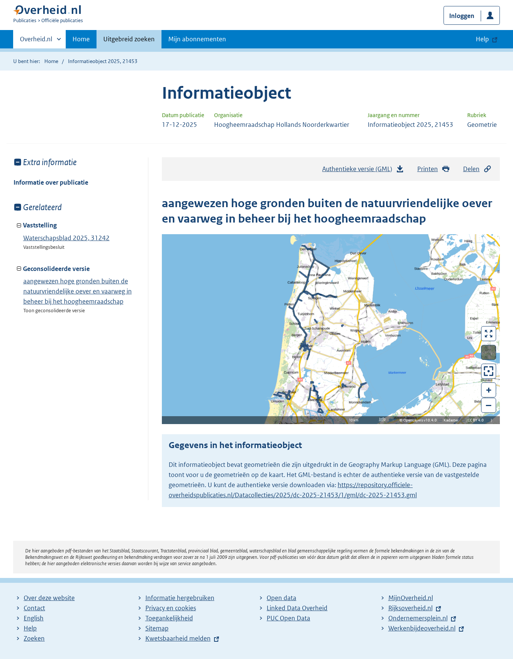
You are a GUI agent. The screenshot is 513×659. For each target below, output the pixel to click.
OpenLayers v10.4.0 (421, 420)
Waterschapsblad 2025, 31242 (66, 238)
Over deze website (49, 598)
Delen (471, 169)
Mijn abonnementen (197, 39)
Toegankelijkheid (169, 618)
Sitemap (157, 628)
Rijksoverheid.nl (410, 608)
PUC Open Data (288, 618)
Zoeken (34, 638)
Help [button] (482, 39)
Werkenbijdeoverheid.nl (422, 628)
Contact (34, 608)
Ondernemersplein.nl (418, 618)
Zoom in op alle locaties (488, 371)
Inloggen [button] (461, 16)
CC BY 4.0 (477, 420)
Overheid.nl (36, 41)
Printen (427, 169)
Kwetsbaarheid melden (178, 638)
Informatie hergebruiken (179, 598)
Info (382, 419)
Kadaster (453, 420)
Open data (281, 598)
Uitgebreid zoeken (129, 39)
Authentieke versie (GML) (359, 171)
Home (81, 39)
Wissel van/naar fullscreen (488, 333)
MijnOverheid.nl (410, 598)
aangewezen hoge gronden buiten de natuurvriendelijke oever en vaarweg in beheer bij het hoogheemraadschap (77, 291)
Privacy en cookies (170, 608)
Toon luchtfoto (488, 352)
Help (30, 628)
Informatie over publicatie (51, 182)
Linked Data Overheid (297, 608)
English (34, 618)
